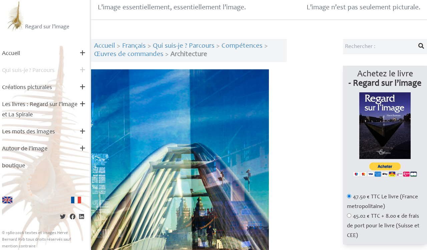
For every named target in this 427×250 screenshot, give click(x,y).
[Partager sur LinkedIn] (81, 217)
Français (134, 46)
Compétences (242, 46)
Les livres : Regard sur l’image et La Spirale (39, 110)
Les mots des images (28, 132)
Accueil (11, 54)
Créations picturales (27, 88)
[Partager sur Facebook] (72, 217)
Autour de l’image (24, 149)
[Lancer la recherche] (421, 46)
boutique (13, 166)
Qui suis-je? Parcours (28, 71)
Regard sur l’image (47, 27)
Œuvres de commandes (128, 54)
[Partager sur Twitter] (63, 217)
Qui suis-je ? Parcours (184, 46)
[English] (7, 200)
